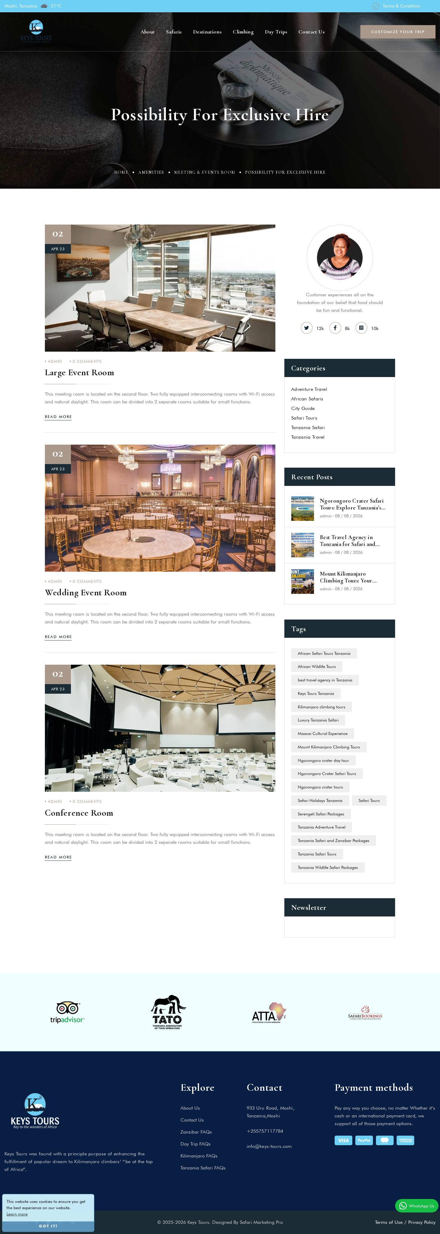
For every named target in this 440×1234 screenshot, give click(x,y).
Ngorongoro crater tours (320, 787)
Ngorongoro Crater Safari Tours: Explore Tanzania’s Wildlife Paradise (352, 504)
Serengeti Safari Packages (321, 814)
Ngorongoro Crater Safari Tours (327, 773)
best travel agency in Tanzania (325, 680)
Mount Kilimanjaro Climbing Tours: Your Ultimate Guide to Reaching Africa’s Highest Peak (354, 577)
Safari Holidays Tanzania (320, 800)
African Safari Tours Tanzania (324, 653)
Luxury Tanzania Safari (318, 720)
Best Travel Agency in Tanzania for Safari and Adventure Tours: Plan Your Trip (353, 541)
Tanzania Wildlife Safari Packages (328, 867)
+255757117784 (265, 1131)
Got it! (48, 1226)
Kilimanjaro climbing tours (321, 706)
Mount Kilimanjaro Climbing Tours (329, 747)
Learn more (17, 1214)
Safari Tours (369, 800)
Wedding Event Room (86, 592)
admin (55, 361)
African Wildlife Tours (317, 666)
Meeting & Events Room (204, 172)
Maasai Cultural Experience (323, 733)
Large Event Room (79, 372)
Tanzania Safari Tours (317, 854)
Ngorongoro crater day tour (323, 760)
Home (121, 172)
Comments (87, 361)
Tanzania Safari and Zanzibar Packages (333, 840)
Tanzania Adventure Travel (321, 827)
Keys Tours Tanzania (316, 693)
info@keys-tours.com (269, 1146)
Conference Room (79, 812)
